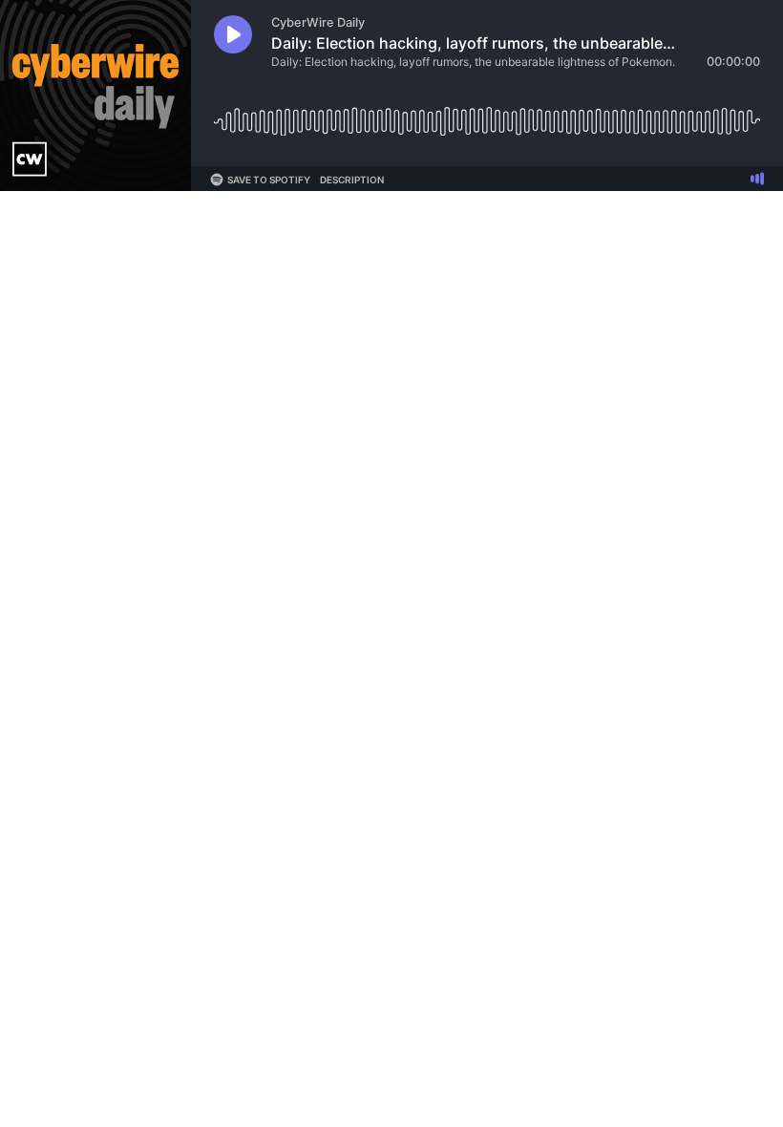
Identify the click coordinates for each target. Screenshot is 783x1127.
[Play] (233, 34)
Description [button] (352, 179)
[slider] (487, 114)
